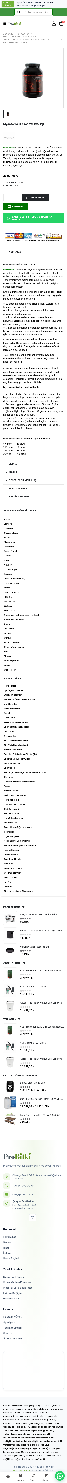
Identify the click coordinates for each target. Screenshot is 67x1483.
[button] (5, 23)
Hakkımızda (9, 1236)
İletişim (7, 1252)
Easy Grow (9, 601)
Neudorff (8, 564)
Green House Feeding (14, 578)
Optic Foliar (10, 669)
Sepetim (8, 1332)
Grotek (7, 555)
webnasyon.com (21, 1470)
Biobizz (7, 633)
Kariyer (7, 1242)
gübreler (48, 1430)
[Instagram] (32, 1217)
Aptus (7, 519)
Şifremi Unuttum (12, 1338)
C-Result (8, 528)
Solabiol (8, 574)
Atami (7, 624)
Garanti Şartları (11, 1298)
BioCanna (9, 628)
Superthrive (9, 610)
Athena (7, 560)
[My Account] (54, 23)
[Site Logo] (14, 23)
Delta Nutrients (11, 592)
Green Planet (10, 551)
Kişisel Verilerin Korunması (17, 1282)
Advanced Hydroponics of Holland (21, 615)
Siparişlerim (9, 1322)
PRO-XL (7, 596)
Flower (7, 537)
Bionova (8, 523)
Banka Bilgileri (11, 1258)
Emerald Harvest (12, 642)
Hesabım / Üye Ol (13, 1316)
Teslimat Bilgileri (12, 1327)
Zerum (7, 665)
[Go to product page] (10, 918)
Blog (6, 1247)
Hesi (6, 651)
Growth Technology (14, 647)
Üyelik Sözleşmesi (13, 1276)
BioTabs (8, 605)
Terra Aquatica (11, 660)
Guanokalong (11, 532)
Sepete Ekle (37, 197)
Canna (7, 637)
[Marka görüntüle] (9, 137)
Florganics (9, 546)
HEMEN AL (17, 206)
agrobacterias (11, 583)
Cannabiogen (11, 569)
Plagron (8, 656)
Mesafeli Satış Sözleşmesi (18, 1287)
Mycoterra (9, 269)
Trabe (7, 587)
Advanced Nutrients (14, 619)
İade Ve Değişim (12, 1292)
